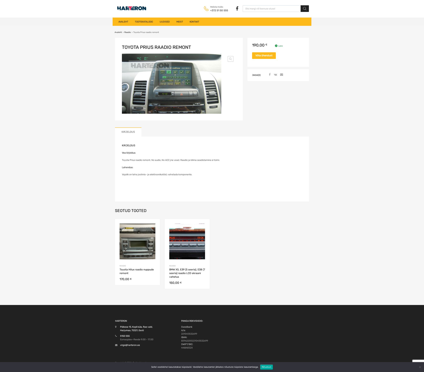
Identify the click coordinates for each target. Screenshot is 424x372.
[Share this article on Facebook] (269, 75)
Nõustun (266, 367)
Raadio (127, 32)
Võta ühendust (263, 55)
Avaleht (123, 21)
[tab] (128, 132)
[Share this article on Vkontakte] (275, 75)
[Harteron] (131, 10)
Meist (179, 21)
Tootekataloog (144, 21)
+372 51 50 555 (218, 10)
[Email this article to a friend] (281, 75)
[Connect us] (237, 8)
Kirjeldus (128, 131)
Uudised (165, 21)
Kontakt (194, 21)
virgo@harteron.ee (130, 345)
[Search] (305, 8)
